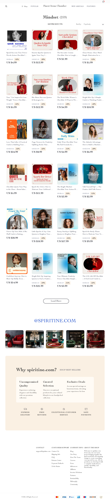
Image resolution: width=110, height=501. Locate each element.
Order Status (56, 466)
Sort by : (79, 24)
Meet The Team (75, 457)
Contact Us (55, 451)
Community (74, 484)
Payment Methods (57, 463)
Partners (73, 475)
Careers (72, 460)
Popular (34, 6)
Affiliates (73, 469)
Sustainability (74, 478)
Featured (91, 6)
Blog (71, 451)
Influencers (73, 466)
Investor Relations (76, 472)
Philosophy (73, 481)
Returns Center (56, 460)
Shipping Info (56, 454)
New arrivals (78, 6)
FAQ (53, 457)
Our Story (73, 454)
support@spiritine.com (43, 451)
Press (72, 463)
